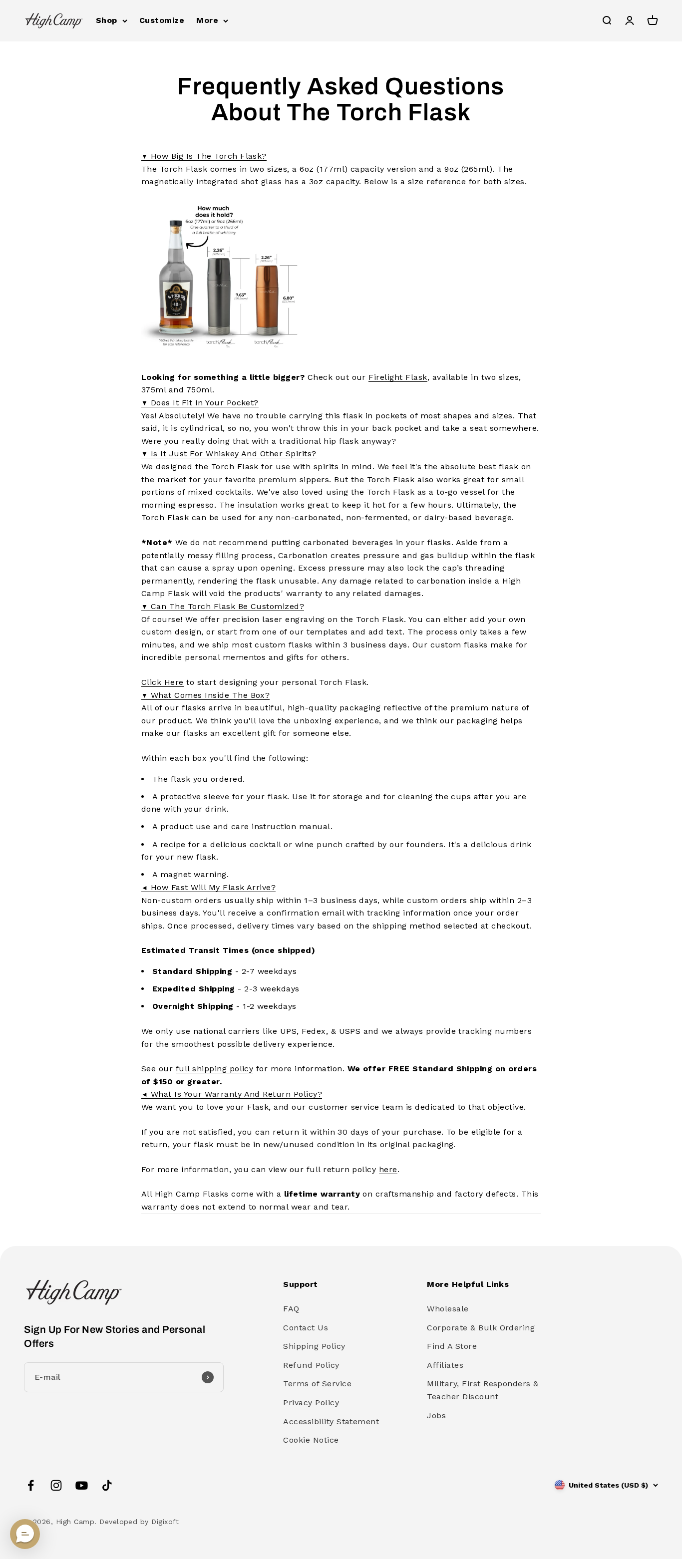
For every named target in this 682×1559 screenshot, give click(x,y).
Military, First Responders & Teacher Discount (482, 1390)
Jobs (436, 1415)
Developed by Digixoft (139, 1522)
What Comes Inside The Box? (205, 695)
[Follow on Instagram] (56, 1485)
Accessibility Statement (331, 1421)
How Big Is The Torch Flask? (204, 156)
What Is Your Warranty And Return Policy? (231, 1094)
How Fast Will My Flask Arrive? (208, 887)
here (388, 1169)
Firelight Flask (397, 377)
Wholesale (447, 1308)
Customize (161, 20)
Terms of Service (317, 1383)
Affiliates (445, 1365)
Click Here (162, 682)
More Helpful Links (468, 1284)
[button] (25, 1534)
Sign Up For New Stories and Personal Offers (114, 1336)
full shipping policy (215, 1068)
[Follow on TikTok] (107, 1485)
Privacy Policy (311, 1402)
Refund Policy (311, 1365)
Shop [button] (106, 20)
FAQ (291, 1308)
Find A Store (452, 1346)
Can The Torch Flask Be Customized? (222, 606)
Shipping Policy (314, 1346)
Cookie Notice (311, 1440)
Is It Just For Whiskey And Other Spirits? (229, 453)
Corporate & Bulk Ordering (481, 1327)
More (207, 20)
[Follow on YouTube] (81, 1485)
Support (300, 1284)
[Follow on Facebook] (30, 1485)
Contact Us (305, 1327)
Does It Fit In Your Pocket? (200, 402)
